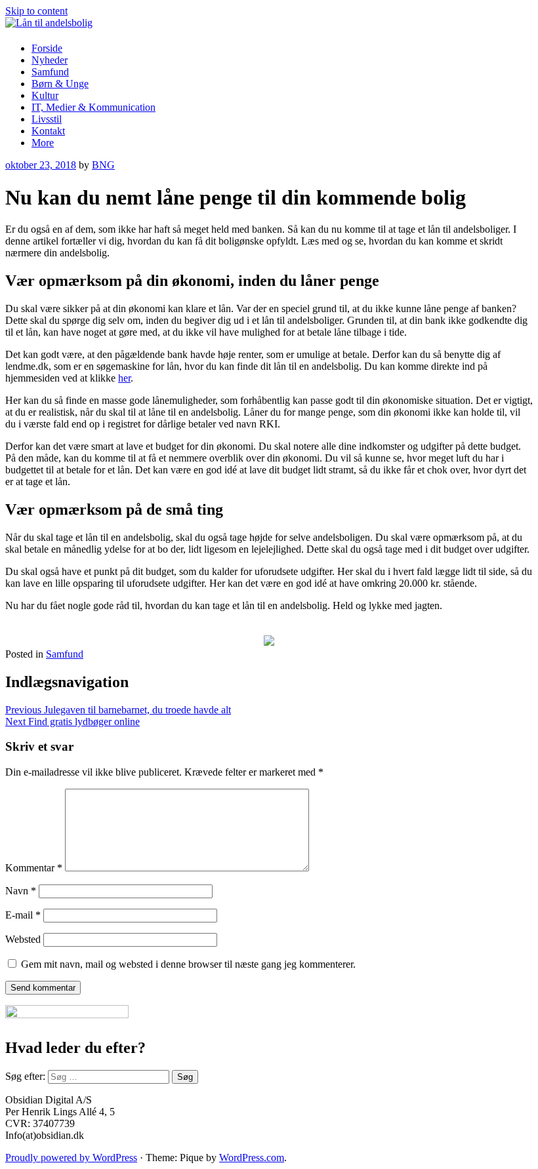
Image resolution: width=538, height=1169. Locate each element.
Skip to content (36, 10)
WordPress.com (251, 1157)
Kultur (44, 95)
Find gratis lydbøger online (72, 721)
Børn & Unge (60, 83)
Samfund (50, 71)
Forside (46, 48)
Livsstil (46, 119)
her (124, 378)
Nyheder (49, 60)
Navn (20, 890)
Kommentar (33, 867)
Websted (23, 939)
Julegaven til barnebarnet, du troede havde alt (118, 709)
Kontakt (48, 130)
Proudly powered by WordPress (71, 1157)
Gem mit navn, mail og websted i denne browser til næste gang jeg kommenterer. (188, 964)
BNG (103, 164)
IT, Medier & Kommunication (93, 107)
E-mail (23, 915)
